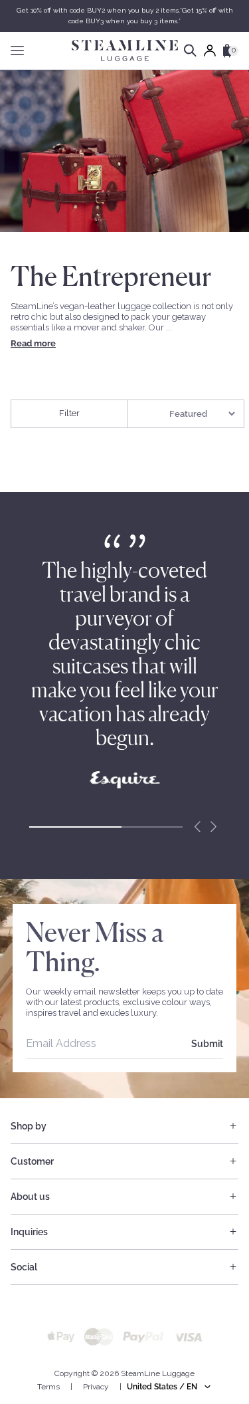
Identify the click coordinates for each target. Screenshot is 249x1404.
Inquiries (29, 1232)
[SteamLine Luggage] (125, 50)
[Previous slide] (197, 827)
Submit (207, 1043)
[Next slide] (213, 827)
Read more (33, 343)
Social (24, 1267)
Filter (69, 413)
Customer (32, 1161)
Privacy (96, 1386)
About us (30, 1196)
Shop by (28, 1126)
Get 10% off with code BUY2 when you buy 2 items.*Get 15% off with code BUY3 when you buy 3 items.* (125, 16)
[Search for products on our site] (190, 50)
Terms (48, 1386)
